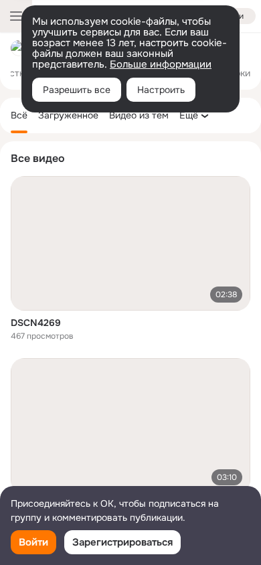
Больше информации (160, 64)
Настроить (161, 90)
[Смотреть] (130, 243)
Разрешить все (76, 90)
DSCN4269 (36, 323)
